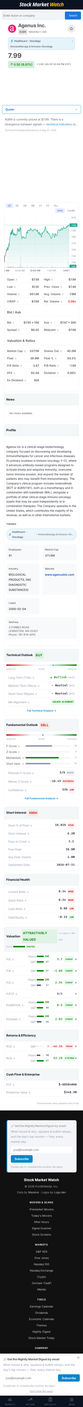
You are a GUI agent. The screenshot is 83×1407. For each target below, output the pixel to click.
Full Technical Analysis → (41, 710)
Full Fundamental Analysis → (41, 798)
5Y (47, 205)
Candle (71, 210)
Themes (41, 1325)
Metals (41, 1289)
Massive (33, 1192)
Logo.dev (60, 1192)
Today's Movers (41, 1215)
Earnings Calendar (41, 1306)
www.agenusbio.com (59, 574)
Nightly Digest (41, 1331)
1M (25, 205)
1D (9, 205)
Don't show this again (41, 1391)
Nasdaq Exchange (41, 1270)
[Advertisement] (41, 89)
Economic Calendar (41, 1319)
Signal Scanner (41, 1228)
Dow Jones (41, 1258)
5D (17, 205)
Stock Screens (41, 1234)
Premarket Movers (42, 1209)
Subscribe (22, 1159)
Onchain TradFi (41, 1283)
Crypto (41, 1276)
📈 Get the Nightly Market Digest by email (38, 1126)
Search (73, 15)
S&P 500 (41, 1251)
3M (32, 205)
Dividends (41, 1312)
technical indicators (59, 124)
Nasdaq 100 (41, 1264)
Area (60, 210)
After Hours (41, 1222)
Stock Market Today (41, 1338)
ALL (56, 205)
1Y (40, 205)
